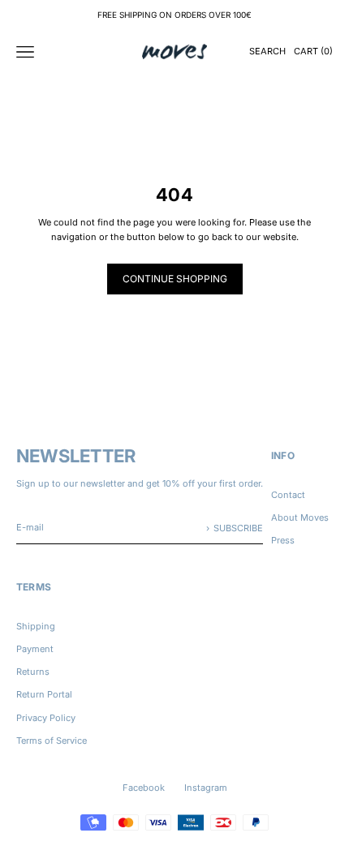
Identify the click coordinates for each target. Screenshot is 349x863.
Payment (35, 649)
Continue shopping (175, 279)
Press (283, 540)
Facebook (144, 787)
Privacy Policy (45, 717)
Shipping (35, 626)
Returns (33, 671)
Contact (288, 494)
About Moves (300, 517)
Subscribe (238, 528)
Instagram (205, 787)
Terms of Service (51, 740)
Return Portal (44, 694)
